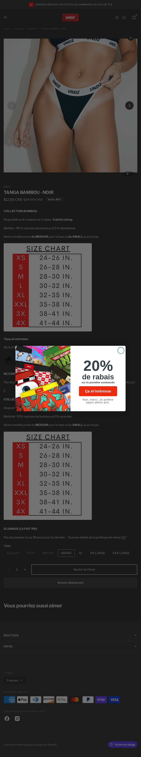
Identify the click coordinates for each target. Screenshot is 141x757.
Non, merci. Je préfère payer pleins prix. (96, 401)
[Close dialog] (119, 350)
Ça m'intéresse (97, 391)
